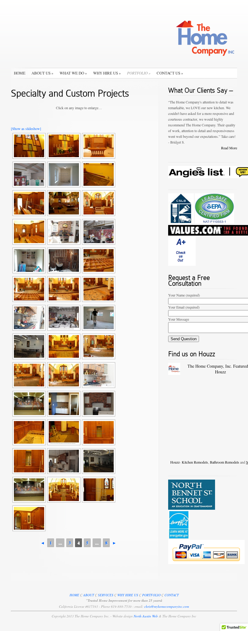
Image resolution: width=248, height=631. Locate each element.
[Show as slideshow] (26, 128)
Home (19, 73)
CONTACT (172, 595)
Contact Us (170, 73)
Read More (229, 147)
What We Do (73, 73)
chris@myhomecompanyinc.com (166, 606)
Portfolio (139, 73)
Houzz (175, 462)
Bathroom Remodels (224, 462)
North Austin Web (146, 616)
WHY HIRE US (127, 595)
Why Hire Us (107, 73)
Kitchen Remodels (195, 462)
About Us (42, 73)
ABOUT (88, 595)
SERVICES (105, 595)
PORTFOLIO (151, 595)
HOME (74, 595)
